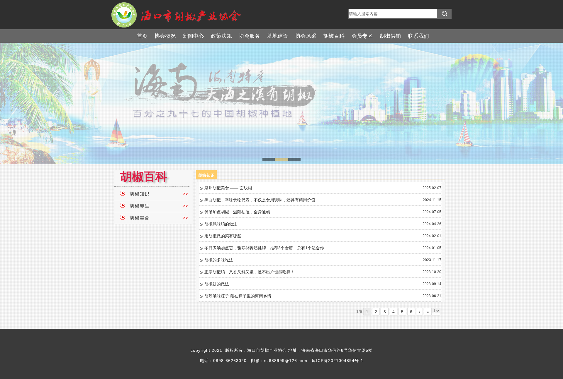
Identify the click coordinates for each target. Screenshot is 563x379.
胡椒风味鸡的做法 (220, 224)
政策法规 (221, 36)
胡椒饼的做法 (216, 284)
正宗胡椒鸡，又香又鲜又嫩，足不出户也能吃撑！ (249, 272)
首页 (142, 36)
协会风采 (305, 36)
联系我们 (418, 36)
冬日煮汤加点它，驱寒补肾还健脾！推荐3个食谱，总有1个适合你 (264, 248)
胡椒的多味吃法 (218, 260)
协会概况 (165, 36)
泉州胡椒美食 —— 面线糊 (228, 188)
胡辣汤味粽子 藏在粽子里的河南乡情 (237, 296)
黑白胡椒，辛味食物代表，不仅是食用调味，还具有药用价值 (259, 200)
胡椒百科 (334, 36)
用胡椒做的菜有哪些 (222, 236)
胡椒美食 (140, 217)
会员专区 (362, 36)
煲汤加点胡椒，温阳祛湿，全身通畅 (237, 212)
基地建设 (277, 36)
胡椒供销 (390, 36)
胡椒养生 (140, 205)
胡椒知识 (140, 193)
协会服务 (249, 36)
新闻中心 (193, 36)
